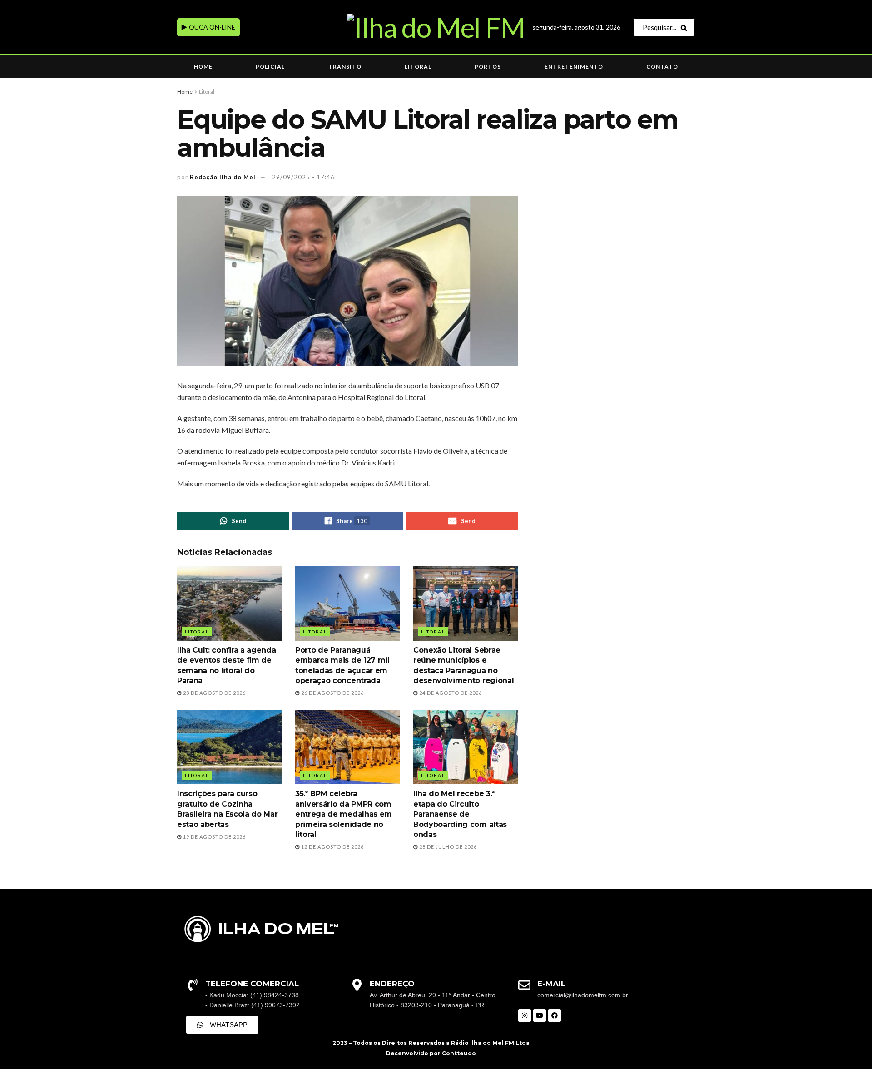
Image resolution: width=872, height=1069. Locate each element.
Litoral (418, 66)
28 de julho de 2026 (447, 847)
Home (203, 66)
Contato (662, 66)
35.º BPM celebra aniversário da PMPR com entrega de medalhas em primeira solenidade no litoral (343, 814)
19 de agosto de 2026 (214, 837)
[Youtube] (539, 1015)
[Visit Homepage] (436, 27)
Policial (270, 66)
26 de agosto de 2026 (332, 693)
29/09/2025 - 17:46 (303, 177)
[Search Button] (685, 27)
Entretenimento (574, 66)
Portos (488, 66)
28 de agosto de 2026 (214, 693)
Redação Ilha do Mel (223, 177)
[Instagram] (524, 1015)
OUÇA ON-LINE (211, 27)
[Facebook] (554, 1015)
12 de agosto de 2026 (332, 847)
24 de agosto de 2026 (450, 693)
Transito (345, 66)
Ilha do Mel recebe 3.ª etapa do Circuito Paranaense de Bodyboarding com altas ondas (460, 814)
